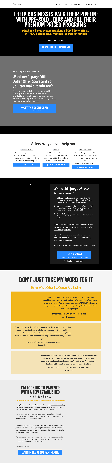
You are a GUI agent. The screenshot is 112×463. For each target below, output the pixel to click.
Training (65, 4)
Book (58, 4)
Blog (96, 4)
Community (88, 4)
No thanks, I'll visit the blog (74, 261)
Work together (76, 4)
